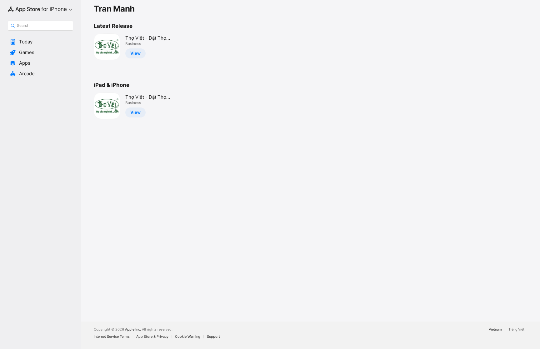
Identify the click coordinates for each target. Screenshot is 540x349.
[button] (40, 42)
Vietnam (495, 329)
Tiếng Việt (516, 329)
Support (213, 336)
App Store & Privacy (152, 336)
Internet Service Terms (112, 336)
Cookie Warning (187, 336)
